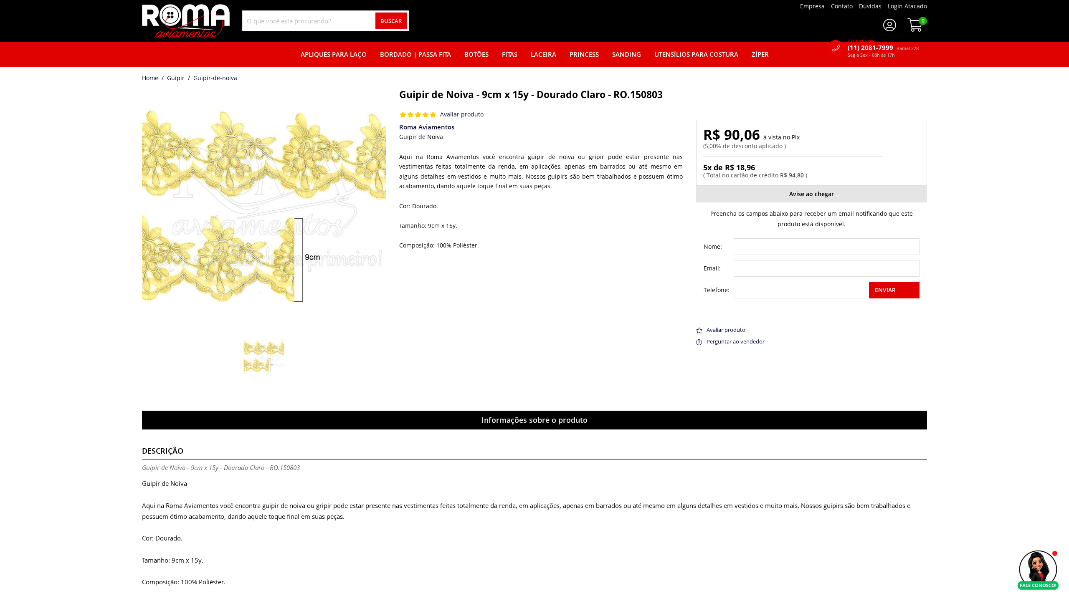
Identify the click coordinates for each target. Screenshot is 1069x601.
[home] (186, 21)
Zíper (760, 54)
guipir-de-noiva (215, 78)
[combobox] (325, 20)
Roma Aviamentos (426, 127)
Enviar (885, 290)
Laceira (543, 54)
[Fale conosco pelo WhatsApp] (1038, 570)
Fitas (509, 54)
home (150, 78)
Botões (476, 54)
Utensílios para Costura (696, 54)
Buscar (391, 21)
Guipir (176, 78)
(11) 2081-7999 (883, 48)
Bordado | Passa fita (415, 54)
